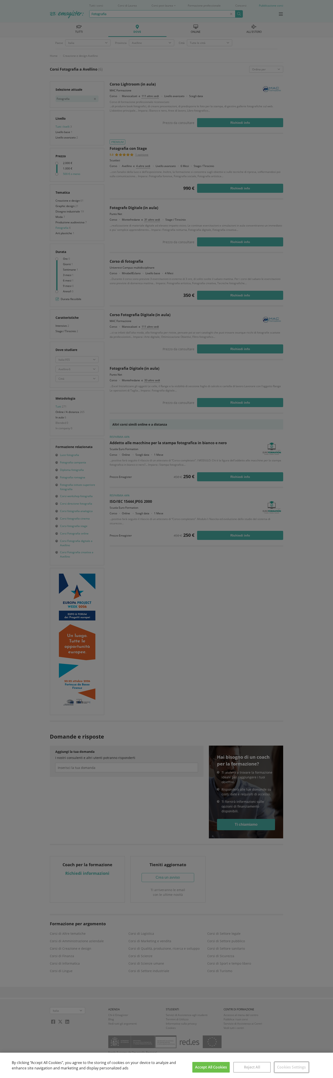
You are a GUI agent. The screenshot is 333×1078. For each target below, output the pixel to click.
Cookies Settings (291, 1067)
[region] (166, 1065)
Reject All (252, 1067)
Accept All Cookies (211, 1067)
